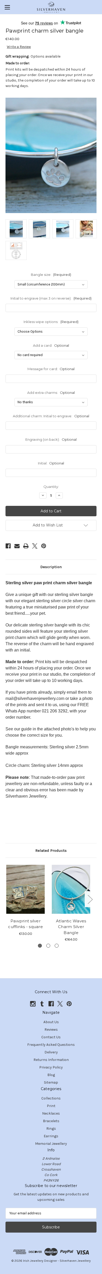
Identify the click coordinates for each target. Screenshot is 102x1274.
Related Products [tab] (51, 850)
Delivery (51, 1052)
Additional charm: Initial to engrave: (51, 416)
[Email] (17, 546)
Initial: (51, 463)
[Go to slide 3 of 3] (57, 946)
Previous (7, 899)
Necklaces (51, 1113)
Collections (51, 1098)
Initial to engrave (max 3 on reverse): (51, 298)
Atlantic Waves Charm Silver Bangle (71, 926)
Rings (51, 1128)
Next (90, 899)
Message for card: (51, 369)
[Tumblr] (42, 1003)
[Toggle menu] (7, 7)
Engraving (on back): (51, 439)
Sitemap (51, 1082)
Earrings (51, 1136)
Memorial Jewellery (51, 1143)
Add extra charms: (51, 392)
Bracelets (51, 1121)
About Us (51, 1022)
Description (51, 566)
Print (51, 1106)
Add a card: (51, 345)
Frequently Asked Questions (51, 1044)
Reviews (51, 1029)
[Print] (26, 546)
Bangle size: (51, 274)
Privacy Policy (51, 1067)
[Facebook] (8, 546)
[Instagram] (33, 1003)
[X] (34, 546)
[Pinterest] (43, 546)
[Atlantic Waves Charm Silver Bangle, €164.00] (71, 889)
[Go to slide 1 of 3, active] (40, 946)
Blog (51, 1075)
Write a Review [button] (19, 47)
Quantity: (51, 486)
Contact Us (51, 1037)
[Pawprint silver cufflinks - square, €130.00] (25, 889)
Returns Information (51, 1060)
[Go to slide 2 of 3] (48, 946)
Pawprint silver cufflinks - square (25, 923)
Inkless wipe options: (51, 322)
